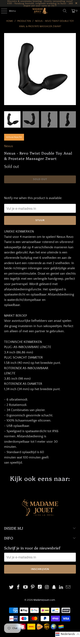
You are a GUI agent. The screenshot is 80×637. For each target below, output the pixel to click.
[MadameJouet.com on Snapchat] (54, 587)
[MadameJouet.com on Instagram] (47, 587)
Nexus (8, 146)
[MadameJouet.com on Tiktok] (40, 587)
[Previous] (7, 69)
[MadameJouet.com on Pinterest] (33, 587)
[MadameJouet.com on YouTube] (26, 587)
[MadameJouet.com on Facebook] (18, 587)
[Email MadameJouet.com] (68, 587)
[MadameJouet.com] (40, 11)
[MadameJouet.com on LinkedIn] (61, 587)
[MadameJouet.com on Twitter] (11, 587)
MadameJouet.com (44, 599)
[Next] (73, 69)
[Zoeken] (65, 11)
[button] (67, 634)
